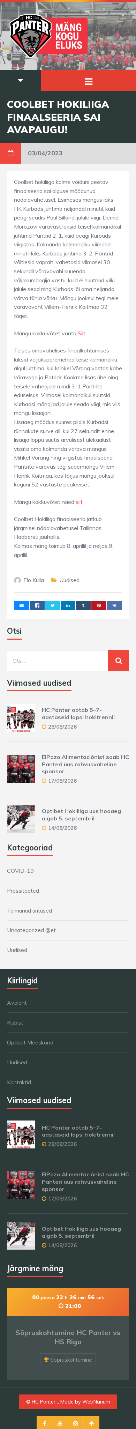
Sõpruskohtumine (71, 1359)
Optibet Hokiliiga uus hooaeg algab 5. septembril (81, 814)
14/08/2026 (62, 828)
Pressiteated (23, 890)
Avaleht (17, 1002)
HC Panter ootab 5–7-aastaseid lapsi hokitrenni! (78, 713)
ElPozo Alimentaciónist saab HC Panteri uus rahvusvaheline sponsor (85, 764)
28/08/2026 (62, 726)
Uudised (69, 579)
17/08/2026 (62, 780)
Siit (81, 333)
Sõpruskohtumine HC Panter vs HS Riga (68, 1337)
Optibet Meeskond (30, 1042)
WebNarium (96, 1402)
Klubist (15, 1022)
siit (79, 501)
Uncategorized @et (31, 929)
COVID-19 (20, 870)
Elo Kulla (33, 579)
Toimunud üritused (29, 910)
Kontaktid (19, 1082)
